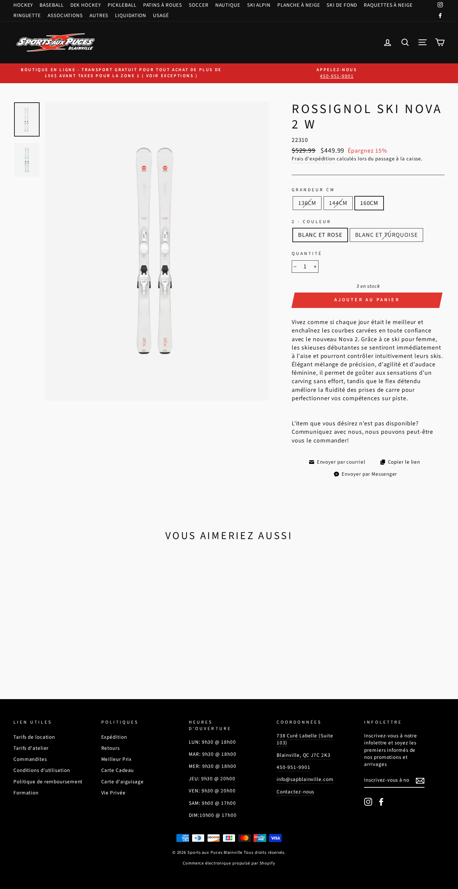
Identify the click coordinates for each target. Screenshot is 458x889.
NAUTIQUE (227, 5)
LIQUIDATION (130, 15)
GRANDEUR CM (313, 190)
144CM (338, 203)
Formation (26, 792)
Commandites (30, 759)
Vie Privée (113, 792)
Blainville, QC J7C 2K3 (304, 755)
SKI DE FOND (342, 5)
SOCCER (198, 5)
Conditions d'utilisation (41, 770)
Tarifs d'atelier (31, 748)
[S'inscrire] (420, 780)
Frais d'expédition (313, 158)
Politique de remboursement (47, 781)
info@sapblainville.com (305, 779)
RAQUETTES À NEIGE (388, 5)
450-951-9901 (293, 767)
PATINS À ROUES (162, 5)
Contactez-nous (295, 791)
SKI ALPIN (259, 5)
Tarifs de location (34, 737)
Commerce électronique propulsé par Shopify (229, 863)
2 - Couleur (312, 222)
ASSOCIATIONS (65, 15)
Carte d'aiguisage (122, 781)
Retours (110, 748)
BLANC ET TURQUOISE (386, 235)
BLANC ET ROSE (320, 235)
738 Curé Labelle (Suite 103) (305, 739)
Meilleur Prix (116, 759)
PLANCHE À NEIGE (298, 5)
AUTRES (99, 15)
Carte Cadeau (117, 770)
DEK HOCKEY (85, 5)
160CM (369, 203)
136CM (307, 203)
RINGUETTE (27, 15)
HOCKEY (23, 5)
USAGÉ (161, 15)
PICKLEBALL (122, 5)
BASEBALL (51, 5)
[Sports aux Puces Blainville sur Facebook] (381, 802)
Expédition (114, 737)
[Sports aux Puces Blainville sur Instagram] (368, 802)
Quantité (307, 254)
